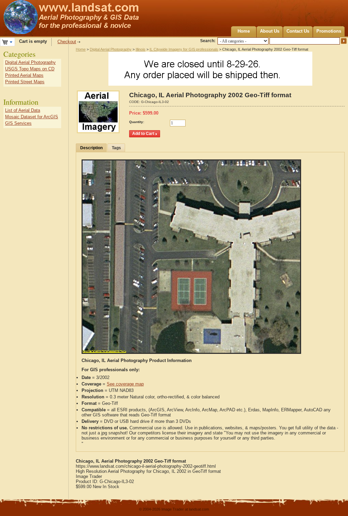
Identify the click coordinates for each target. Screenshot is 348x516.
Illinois (140, 49)
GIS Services (18, 123)
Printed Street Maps (25, 81)
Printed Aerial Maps (24, 75)
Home (244, 31)
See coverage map (125, 383)
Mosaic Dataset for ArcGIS (31, 116)
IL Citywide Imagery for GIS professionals (184, 49)
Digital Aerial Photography (111, 49)
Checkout (66, 41)
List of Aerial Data (22, 110)
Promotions (328, 31)
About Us (269, 31)
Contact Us (297, 31)
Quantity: (136, 122)
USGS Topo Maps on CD (29, 68)
